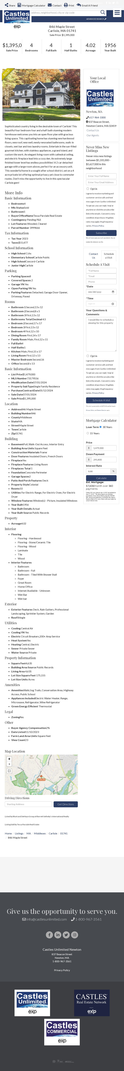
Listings (19, 884)
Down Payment (95, 505)
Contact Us (93, 181)
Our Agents (93, 186)
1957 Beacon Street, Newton (92, 48)
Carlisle (53, 884)
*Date (89, 337)
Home (8, 884)
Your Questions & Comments (96, 363)
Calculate (101, 529)
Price (89, 493)
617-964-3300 (97, 168)
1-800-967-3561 (88, 970)
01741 (63, 884)
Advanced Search (95, 70)
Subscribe (101, 284)
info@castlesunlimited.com (46, 970)
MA (28, 884)
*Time (89, 349)
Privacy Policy (98, 277)
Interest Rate (94, 517)
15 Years (94, 484)
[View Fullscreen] (9, 822)
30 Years (107, 478)
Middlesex (40, 884)
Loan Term (92, 478)
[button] (102, 63)
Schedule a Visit (109, 307)
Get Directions (65, 855)
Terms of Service (101, 461)
